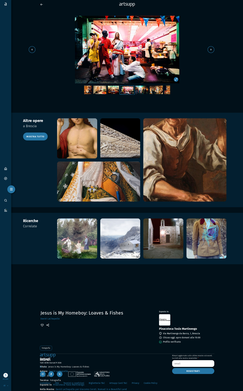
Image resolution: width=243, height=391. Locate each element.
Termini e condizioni (73, 383)
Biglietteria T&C (97, 383)
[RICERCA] (5, 200)
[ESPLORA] (5, 178)
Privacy (135, 383)
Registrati (193, 371)
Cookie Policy (150, 383)
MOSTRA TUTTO (35, 136)
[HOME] (5, 168)
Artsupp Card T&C (118, 383)
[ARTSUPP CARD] (5, 210)
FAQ (57, 383)
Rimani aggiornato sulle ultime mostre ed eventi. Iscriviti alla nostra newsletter (192, 357)
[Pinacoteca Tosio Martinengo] (186, 320)
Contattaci (45, 383)
